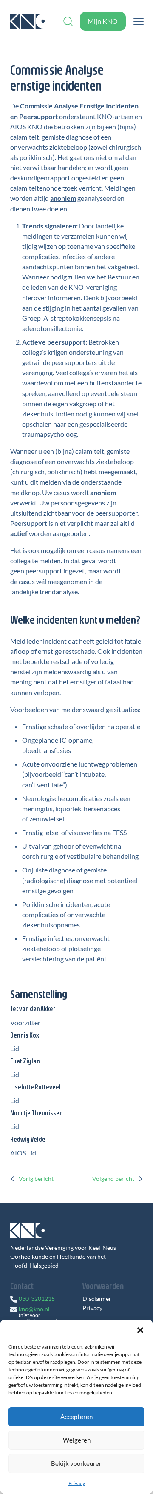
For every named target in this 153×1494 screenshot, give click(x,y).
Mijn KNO (103, 21)
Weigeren (77, 1440)
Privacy (76, 1483)
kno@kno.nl (34, 1308)
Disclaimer (96, 1299)
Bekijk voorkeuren (76, 1463)
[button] (140, 1330)
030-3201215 (37, 1298)
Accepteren (76, 1416)
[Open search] (68, 21)
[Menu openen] (138, 21)
